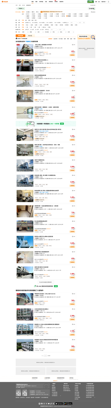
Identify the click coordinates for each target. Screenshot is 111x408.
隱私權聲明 (37, 397)
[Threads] (53, 403)
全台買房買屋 (54, 392)
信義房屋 (76, 385)
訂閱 (62, 123)
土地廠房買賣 (54, 394)
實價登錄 (53, 389)
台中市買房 (34, 379)
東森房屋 (76, 389)
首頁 (16, 5)
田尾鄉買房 (28, 5)
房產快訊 (53, 390)
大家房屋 (76, 387)
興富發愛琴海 (72, 381)
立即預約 (72, 55)
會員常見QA (22, 397)
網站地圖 (28, 397)
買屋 (20, 5)
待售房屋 (20, 36)
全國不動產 (77, 394)
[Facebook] (42, 403)
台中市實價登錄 (60, 379)
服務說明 (32, 397)
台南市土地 (46, 379)
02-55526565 (38, 391)
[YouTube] (49, 403)
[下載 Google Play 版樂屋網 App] (68, 403)
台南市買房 (34, 381)
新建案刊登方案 (66, 389)
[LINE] (39, 403)
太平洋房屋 (77, 395)
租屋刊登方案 (66, 387)
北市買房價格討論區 (90, 385)
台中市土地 (46, 381)
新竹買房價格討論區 (90, 389)
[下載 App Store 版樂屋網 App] (59, 403)
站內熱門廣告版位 (66, 390)
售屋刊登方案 (66, 385)
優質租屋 (53, 387)
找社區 (30, 36)
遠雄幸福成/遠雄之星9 (73, 379)
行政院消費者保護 (44, 397)
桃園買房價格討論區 (90, 390)
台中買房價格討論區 (90, 392)
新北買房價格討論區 (90, 387)
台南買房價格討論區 (90, 394)
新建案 (53, 385)
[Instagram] (44, 403)
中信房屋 (76, 390)
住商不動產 (77, 392)
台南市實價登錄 (60, 381)
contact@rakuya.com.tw (40, 392)
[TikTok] (51, 403)
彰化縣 (23, 5)
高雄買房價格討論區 (90, 395)
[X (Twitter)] (46, 403)
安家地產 (76, 399)
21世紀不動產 (77, 397)
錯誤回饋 (17, 397)
